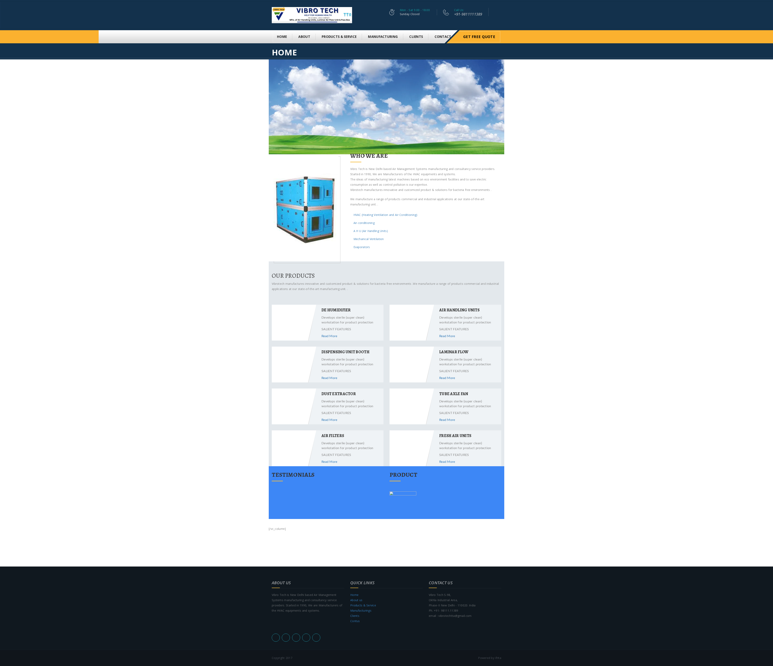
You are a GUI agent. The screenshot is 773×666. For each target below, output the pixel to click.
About (304, 36)
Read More (329, 336)
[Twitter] (286, 638)
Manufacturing (383, 36)
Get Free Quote (479, 36)
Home (282, 36)
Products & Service (339, 36)
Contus (355, 621)
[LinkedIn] (316, 638)
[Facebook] (296, 638)
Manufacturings (360, 610)
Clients (416, 36)
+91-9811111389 (468, 14)
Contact (443, 36)
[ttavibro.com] (312, 15)
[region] (386, 106)
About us (356, 600)
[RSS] (276, 638)
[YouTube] (306, 638)
